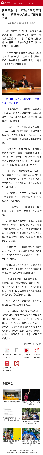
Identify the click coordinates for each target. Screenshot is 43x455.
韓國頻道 (22, 3)
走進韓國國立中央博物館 (12, 402)
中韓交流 (30, 3)
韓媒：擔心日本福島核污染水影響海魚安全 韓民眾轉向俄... (31, 443)
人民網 (14, 3)
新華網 (32, 23)
